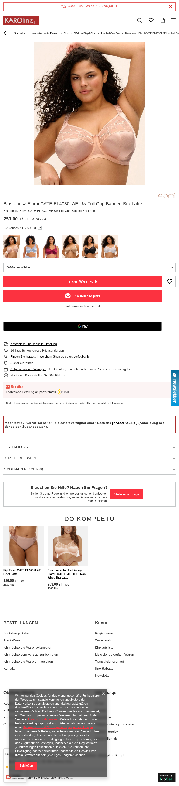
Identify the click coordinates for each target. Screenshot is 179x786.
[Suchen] (139, 20)
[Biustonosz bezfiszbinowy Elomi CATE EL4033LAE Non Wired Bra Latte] (68, 546)
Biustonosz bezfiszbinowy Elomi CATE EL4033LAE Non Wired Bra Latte (67, 574)
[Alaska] (31, 247)
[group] (89, 120)
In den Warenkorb (82, 281)
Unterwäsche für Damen (44, 33)
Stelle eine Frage (126, 494)
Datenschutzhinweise (42, 719)
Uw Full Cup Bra (110, 33)
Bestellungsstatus (16, 633)
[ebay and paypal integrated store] (167, 777)
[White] (109, 247)
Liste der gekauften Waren (114, 654)
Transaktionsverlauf (109, 661)
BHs (66, 33)
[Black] (90, 247)
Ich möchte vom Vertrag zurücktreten (30, 654)
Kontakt (9, 668)
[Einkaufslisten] (151, 20)
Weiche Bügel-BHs (85, 33)
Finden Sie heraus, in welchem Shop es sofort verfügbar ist (50, 356)
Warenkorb (103, 640)
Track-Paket (12, 640)
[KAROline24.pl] (125, 423)
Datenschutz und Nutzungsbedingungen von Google (58, 727)
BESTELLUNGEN (20, 622)
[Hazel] (70, 247)
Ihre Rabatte (104, 668)
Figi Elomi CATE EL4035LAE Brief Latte (22, 572)
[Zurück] (7, 33)
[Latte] (11, 247)
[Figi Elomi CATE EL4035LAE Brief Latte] (23, 546)
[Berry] (51, 247)
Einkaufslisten (105, 647)
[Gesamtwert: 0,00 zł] (163, 20)
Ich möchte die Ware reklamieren (27, 647)
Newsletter (103, 675)
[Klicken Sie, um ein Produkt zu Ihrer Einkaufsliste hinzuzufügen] (170, 281)
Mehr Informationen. (114, 403)
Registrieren (104, 633)
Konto (101, 622)
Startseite (19, 33)
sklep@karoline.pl (111, 755)
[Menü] (174, 20)
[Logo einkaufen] (21, 20)
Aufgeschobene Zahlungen (28, 369)
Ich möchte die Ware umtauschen (28, 661)
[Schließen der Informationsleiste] (170, 6)
